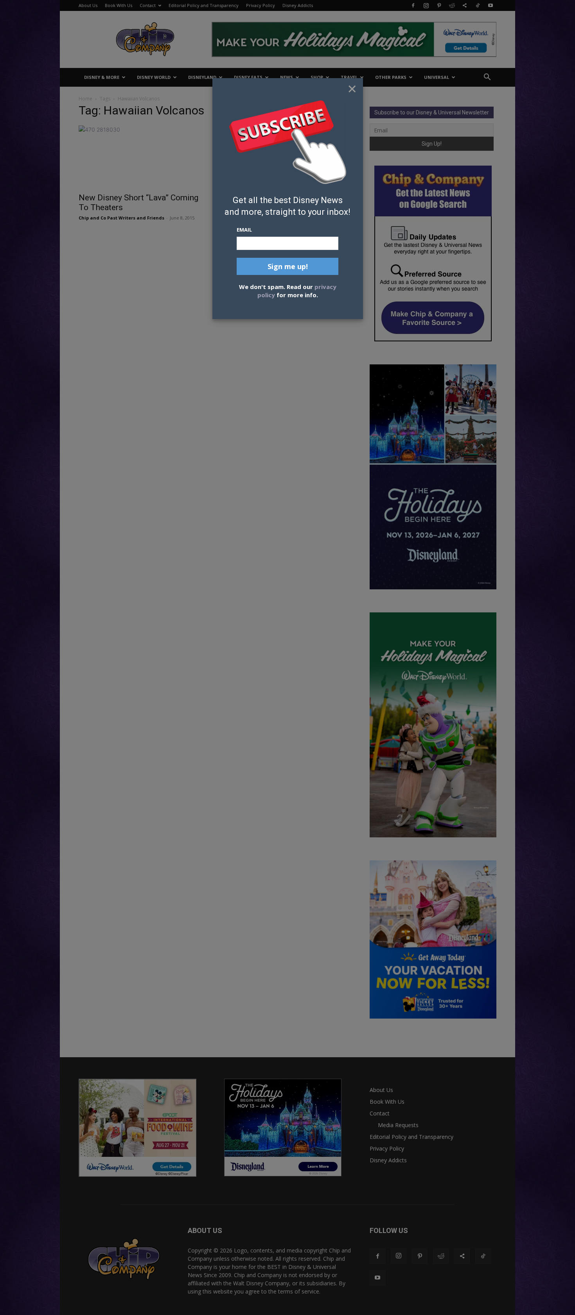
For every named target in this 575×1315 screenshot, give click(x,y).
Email (244, 229)
